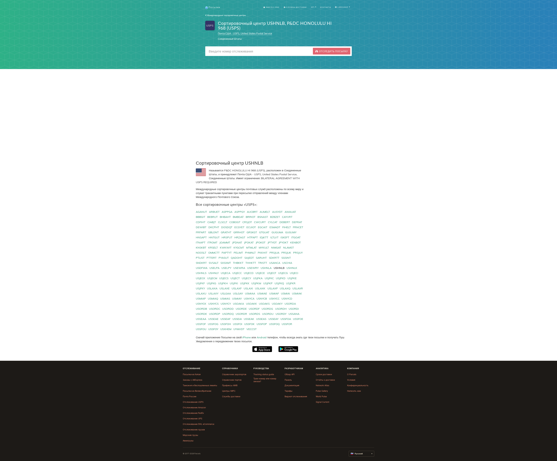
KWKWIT (226, 247)
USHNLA (266, 268)
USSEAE (213, 319)
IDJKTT (264, 237)
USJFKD (280, 278)
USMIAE (262, 293)
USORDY (281, 314)
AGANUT (201, 211)
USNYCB (261, 298)
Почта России (189, 396)
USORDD (228, 308)
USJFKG (211, 283)
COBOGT (234, 222)
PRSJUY (298, 252)
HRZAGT (239, 237)
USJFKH (223, 283)
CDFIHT (200, 222)
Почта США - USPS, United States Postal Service (245, 33)
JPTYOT (272, 242)
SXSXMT (225, 263)
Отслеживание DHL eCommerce (198, 424)
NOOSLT (201, 252)
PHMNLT (250, 252)
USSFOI (237, 324)
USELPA (214, 268)
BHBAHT (225, 217)
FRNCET (298, 227)
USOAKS (264, 303)
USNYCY (226, 303)
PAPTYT (227, 252)
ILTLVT (274, 237)
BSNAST (262, 217)
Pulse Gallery (322, 391)
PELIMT (238, 252)
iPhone (246, 337)
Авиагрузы (188, 440)
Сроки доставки (324, 374)
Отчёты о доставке (325, 380)
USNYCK (201, 303)
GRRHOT (239, 232)
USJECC (237, 273)
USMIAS (225, 298)
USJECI (294, 273)
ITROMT (212, 242)
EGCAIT (262, 227)
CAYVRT (287, 217)
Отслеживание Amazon (194, 407)
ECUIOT (251, 227)
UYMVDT (238, 329)
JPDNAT (237, 242)
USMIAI (285, 293)
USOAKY (277, 303)
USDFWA (201, 268)
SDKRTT (274, 257)
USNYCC (274, 298)
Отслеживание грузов (194, 429)
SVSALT (213, 263)
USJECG (283, 273)
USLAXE (224, 288)
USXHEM (225, 329)
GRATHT (226, 232)
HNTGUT (214, 237)
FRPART (201, 232)
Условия (351, 380)
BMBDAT (238, 217)
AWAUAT (290, 211)
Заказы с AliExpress (192, 380)
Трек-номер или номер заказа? (264, 380)
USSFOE (298, 319)
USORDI (294, 308)
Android (261, 337)
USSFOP (262, 324)
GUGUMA (277, 232)
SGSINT (286, 257)
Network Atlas (322, 385)
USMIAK (297, 293)
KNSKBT (201, 247)
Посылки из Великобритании (197, 391)
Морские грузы (190, 435)
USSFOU (201, 329)
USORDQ (228, 314)
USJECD (249, 273)
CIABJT (211, 222)
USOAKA (238, 303)
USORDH (281, 308)
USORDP (214, 314)
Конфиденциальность (357, 385)
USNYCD (287, 298)
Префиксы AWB (229, 385)
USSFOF (201, 324)
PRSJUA (274, 252)
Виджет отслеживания (296, 396)
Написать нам (354, 391)
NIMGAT (276, 247)
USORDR (241, 314)
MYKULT (264, 247)
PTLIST (200, 257)
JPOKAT (249, 242)
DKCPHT (213, 227)
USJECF (271, 273)
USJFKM (256, 283)
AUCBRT (252, 211)
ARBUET (214, 211)
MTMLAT (251, 247)
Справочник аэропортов (234, 374)
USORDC (214, 308)
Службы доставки (231, 396)
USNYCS (213, 303)
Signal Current (322, 402)
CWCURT (260, 222)
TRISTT (262, 263)
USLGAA (225, 293)
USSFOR (287, 324)
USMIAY (237, 298)
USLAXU (201, 293)
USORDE (241, 308)
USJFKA (258, 278)
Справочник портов (232, 380)
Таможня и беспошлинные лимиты (200, 385)
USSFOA (286, 319)
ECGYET (239, 227)
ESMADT (275, 227)
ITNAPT (200, 242)
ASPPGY (239, 211)
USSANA (294, 314)
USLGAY (238, 293)
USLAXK (260, 288)
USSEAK (249, 319)
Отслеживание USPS (193, 402)
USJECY (246, 278)
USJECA (225, 273)
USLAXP (272, 288)
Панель (288, 380)
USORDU (267, 314)
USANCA (274, 263)
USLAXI (248, 288)
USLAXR (297, 288)
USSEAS (261, 319)
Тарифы (288, 391)
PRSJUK (286, 252)
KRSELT (213, 247)
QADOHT (236, 257)
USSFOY (213, 329)
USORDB (201, 308)
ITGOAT (296, 237)
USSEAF (225, 319)
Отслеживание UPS (192, 418)
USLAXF (237, 288)
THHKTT (250, 263)
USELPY (226, 268)
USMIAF (274, 293)
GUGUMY (290, 232)
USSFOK (249, 324)
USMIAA (250, 293)
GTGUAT (264, 232)
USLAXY (213, 293)
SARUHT (261, 257)
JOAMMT (224, 242)
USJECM (212, 278)
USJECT (235, 278)
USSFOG (213, 324)
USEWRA (239, 268)
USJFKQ (279, 283)
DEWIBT (201, 227)
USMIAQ (213, 298)
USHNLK (291, 268)
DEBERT (285, 222)
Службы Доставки (296, 7)
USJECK (200, 278)
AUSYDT (277, 211)
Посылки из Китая (192, 374)
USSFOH (225, 324)
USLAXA (212, 288)
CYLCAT (272, 222)
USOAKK (251, 303)
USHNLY (213, 273)
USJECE (260, 273)
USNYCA (249, 298)
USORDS (254, 314)
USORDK (201, 314)
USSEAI (237, 319)
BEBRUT (212, 217)
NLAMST (288, 247)
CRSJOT (247, 222)
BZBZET (275, 217)
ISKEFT (285, 237)
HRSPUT (227, 237)
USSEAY (273, 319)
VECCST (251, 329)
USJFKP (268, 283)
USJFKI (234, 283)
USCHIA (287, 263)
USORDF (254, 308)
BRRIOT (250, 217)
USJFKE (292, 278)
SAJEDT (249, 257)
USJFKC (269, 278)
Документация (292, 385)
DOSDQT (226, 227)
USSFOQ (274, 324)
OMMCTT (214, 252)
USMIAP (201, 298)
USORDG (267, 308)
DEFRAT (297, 222)
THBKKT (238, 263)
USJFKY (200, 288)
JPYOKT (283, 242)
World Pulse (321, 396)
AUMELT (265, 211)
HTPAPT (252, 237)
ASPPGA (227, 211)
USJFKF (200, 283)
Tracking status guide (263, 374)
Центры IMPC (228, 391)
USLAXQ (285, 288)
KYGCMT (239, 247)
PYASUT (224, 257)
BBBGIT (200, 217)
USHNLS (201, 273)
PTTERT (212, 257)
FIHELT (286, 227)
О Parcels (351, 374)
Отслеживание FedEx (193, 413)
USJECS (223, 278)
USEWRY (253, 268)
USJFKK (244, 283)
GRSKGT (252, 232)
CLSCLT (222, 222)
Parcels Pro (272, 7)
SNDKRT (201, 263)
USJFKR (290, 283)
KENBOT (295, 242)
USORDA (290, 303)
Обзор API (290, 374)
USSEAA (201, 319)
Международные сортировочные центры (226, 15)
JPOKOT (260, 242)
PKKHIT (262, 252)
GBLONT (213, 232)
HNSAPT (201, 237)
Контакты (325, 7)
